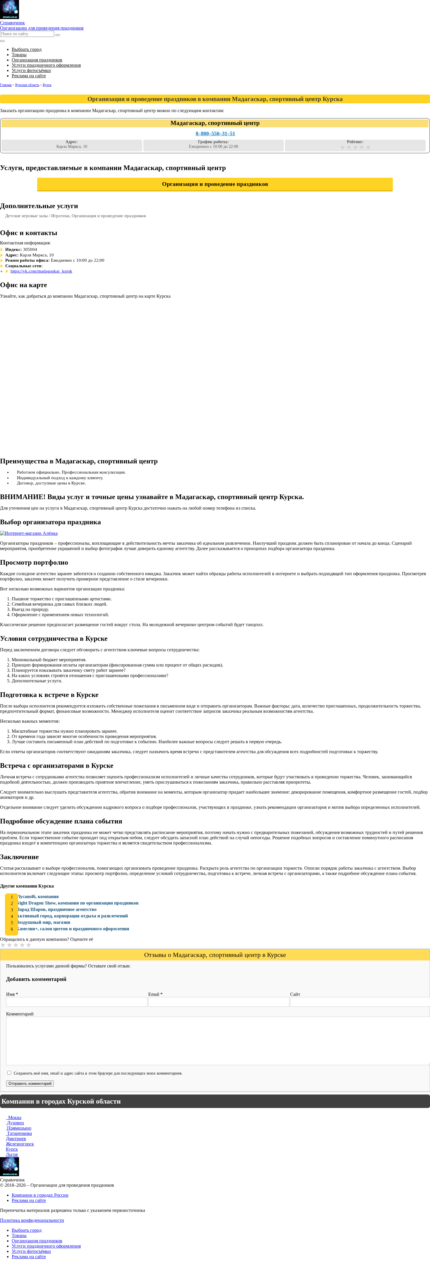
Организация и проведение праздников (215, 184)
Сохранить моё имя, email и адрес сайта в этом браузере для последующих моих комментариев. (98, 1073)
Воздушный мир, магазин (43, 922)
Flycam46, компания (37, 896)
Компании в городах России (40, 1195)
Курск (12, 1149)
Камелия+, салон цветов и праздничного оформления (72, 928)
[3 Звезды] (355, 147)
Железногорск (20, 1143)
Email (155, 994)
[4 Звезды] (362, 147)
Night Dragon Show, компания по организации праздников (77, 902)
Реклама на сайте (29, 1200)
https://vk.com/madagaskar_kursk (41, 271)
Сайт (295, 994)
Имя (12, 994)
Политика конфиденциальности (32, 1220)
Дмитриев (16, 1138)
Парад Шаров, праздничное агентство (56, 909)
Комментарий (20, 1013)
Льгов (12, 1154)
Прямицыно (18, 1128)
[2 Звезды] (349, 147)
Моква (13, 1117)
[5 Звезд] (368, 147)
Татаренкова (19, 1133)
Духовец (15, 1122)
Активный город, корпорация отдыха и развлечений (72, 915)
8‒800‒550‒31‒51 (215, 133)
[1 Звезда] (342, 147)
